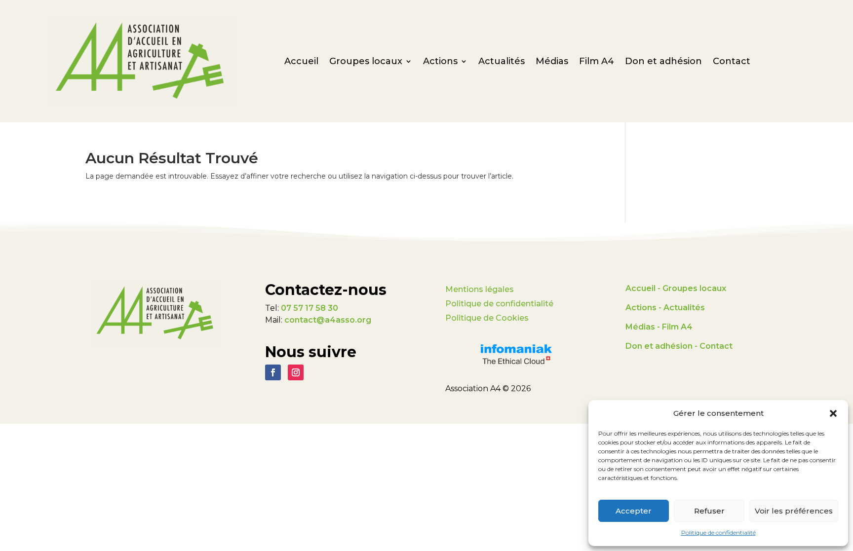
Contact (731, 62)
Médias (552, 62)
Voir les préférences (794, 510)
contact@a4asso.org (327, 320)
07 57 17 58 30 (309, 308)
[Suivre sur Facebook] (273, 372)
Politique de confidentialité (718, 532)
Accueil (301, 62)
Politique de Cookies (487, 318)
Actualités (501, 62)
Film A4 (596, 62)
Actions (440, 62)
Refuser (709, 510)
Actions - (644, 307)
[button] (833, 413)
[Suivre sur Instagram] (296, 372)
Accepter (634, 510)
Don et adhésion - (662, 346)
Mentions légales (479, 289)
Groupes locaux (365, 62)
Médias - (642, 326)
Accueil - (643, 288)
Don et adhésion (663, 62)
